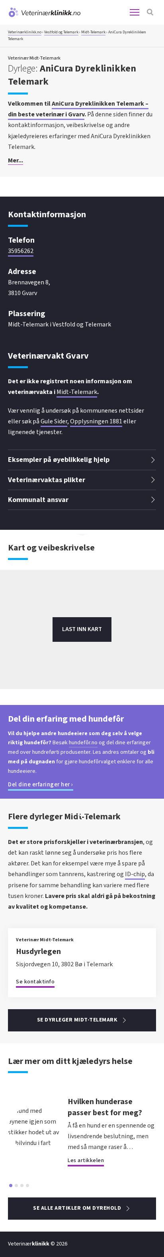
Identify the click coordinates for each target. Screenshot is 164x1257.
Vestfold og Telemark (61, 32)
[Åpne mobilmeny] (134, 12)
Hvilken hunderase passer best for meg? (105, 1107)
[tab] (10, 1185)
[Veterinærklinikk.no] (44, 12)
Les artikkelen (86, 1160)
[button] (82, 161)
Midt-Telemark (93, 32)
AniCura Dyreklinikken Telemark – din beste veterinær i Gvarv (78, 109)
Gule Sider (54, 421)
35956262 (20, 251)
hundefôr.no (83, 743)
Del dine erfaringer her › (40, 784)
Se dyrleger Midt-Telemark (77, 1020)
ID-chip (135, 874)
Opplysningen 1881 (96, 421)
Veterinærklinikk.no (24, 32)
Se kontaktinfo (35, 982)
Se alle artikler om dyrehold (77, 1208)
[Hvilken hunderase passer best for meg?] (34, 1143)
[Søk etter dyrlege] (150, 12)
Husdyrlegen (38, 951)
